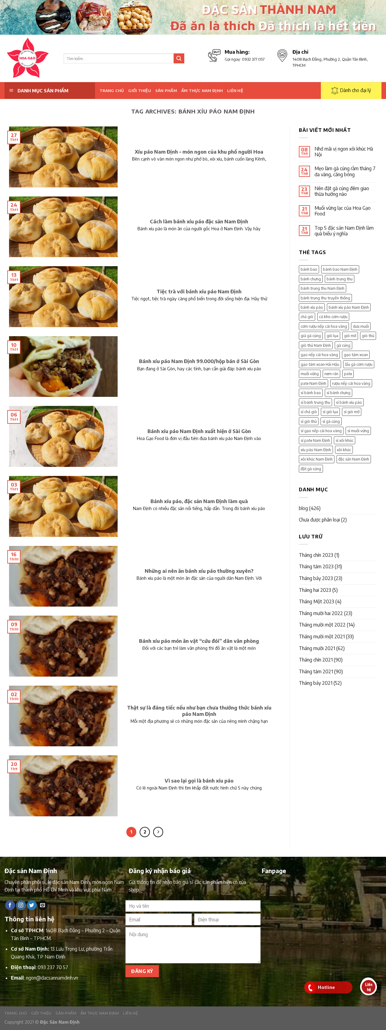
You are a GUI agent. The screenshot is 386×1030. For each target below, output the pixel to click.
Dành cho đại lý (355, 90)
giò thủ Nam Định (316, 345)
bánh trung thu (340, 278)
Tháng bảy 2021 (315, 683)
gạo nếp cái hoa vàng (319, 354)
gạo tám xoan (356, 354)
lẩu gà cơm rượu (358, 364)
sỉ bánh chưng (338, 392)
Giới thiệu (139, 90)
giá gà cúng (311, 335)
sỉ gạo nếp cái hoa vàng (321, 430)
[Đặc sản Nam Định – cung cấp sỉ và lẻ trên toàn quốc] (30, 58)
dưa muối (361, 326)
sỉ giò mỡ (351, 411)
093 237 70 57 (53, 967)
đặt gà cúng (311, 468)
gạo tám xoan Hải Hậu (320, 364)
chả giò (307, 316)
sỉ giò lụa (330, 411)
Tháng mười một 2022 (322, 625)
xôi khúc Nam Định (317, 459)
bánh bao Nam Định (340, 269)
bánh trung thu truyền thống (325, 297)
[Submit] (179, 58)
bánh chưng (311, 278)
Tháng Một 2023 (316, 601)
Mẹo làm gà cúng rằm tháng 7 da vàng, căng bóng (345, 171)
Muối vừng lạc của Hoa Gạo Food (343, 211)
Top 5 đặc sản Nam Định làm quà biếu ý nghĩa (344, 231)
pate (348, 373)
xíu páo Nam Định (316, 449)
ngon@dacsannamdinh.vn (52, 978)
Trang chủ (112, 90)
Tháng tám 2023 (316, 566)
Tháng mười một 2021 (322, 636)
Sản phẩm (166, 90)
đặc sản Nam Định (353, 459)
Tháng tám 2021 (316, 671)
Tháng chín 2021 (316, 660)
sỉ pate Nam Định (315, 440)
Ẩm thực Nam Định (202, 90)
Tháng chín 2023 (316, 555)
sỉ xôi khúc (344, 440)
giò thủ (368, 335)
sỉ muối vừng (358, 430)
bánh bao (309, 269)
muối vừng (310, 373)
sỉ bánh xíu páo (349, 402)
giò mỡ (350, 335)
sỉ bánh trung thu (315, 402)
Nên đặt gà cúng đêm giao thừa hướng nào (342, 191)
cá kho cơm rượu (333, 316)
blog (303, 508)
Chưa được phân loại (319, 520)
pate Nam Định (313, 383)
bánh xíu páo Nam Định (349, 307)
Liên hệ (235, 90)
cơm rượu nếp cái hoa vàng (324, 326)
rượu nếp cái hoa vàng (351, 383)
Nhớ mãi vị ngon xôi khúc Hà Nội (344, 152)
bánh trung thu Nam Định (322, 288)
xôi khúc (344, 449)
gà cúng (343, 345)
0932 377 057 (253, 59)
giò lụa (332, 335)
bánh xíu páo (312, 307)
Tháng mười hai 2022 (321, 613)
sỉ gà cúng (331, 421)
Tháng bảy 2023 (316, 578)
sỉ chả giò (309, 411)
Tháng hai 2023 (315, 590)
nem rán (331, 373)
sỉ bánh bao (311, 392)
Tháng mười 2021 (317, 648)
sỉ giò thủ (309, 421)
